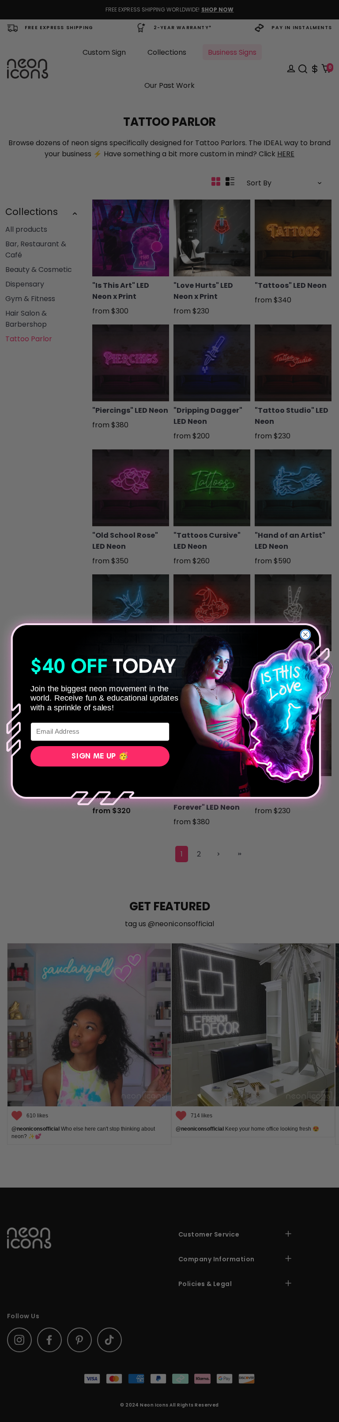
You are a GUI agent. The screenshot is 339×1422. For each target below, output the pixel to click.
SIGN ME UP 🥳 (100, 756)
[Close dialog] (305, 634)
